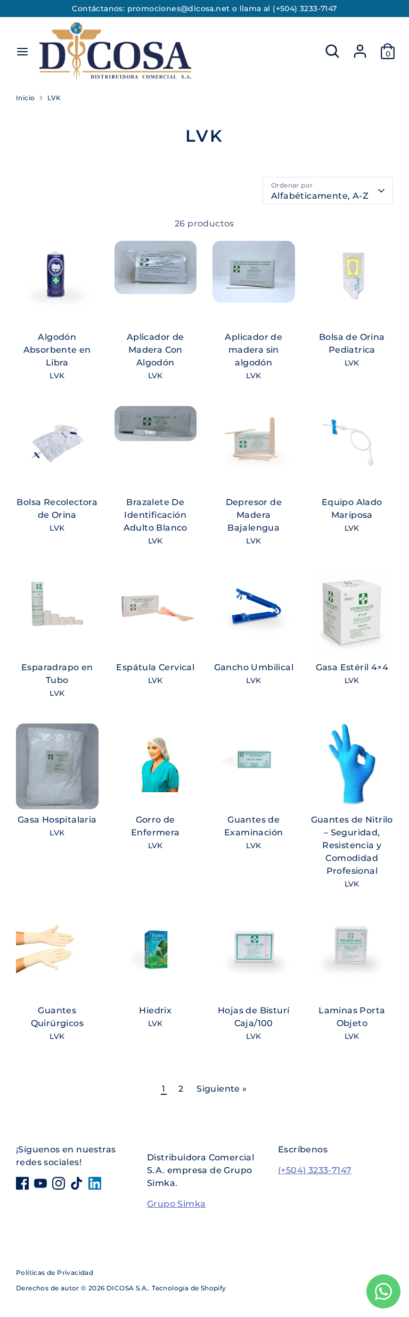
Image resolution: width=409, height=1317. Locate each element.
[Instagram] (58, 1183)
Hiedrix (155, 1010)
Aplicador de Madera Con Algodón (155, 350)
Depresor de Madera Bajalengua (254, 515)
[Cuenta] (360, 47)
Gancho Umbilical (253, 667)
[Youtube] (40, 1183)
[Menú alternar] (22, 51)
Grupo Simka (176, 1204)
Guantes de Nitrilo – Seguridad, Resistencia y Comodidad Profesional (352, 845)
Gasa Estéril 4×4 (352, 667)
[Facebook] (22, 1183)
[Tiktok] (76, 1183)
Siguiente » (222, 1089)
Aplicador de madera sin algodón (253, 350)
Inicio (25, 98)
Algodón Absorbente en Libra (57, 350)
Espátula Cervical (155, 667)
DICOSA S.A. (127, 1288)
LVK (54, 98)
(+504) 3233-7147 (314, 1170)
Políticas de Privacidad (54, 1273)
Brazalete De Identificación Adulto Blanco (155, 515)
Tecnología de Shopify (189, 1288)
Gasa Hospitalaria (57, 820)
